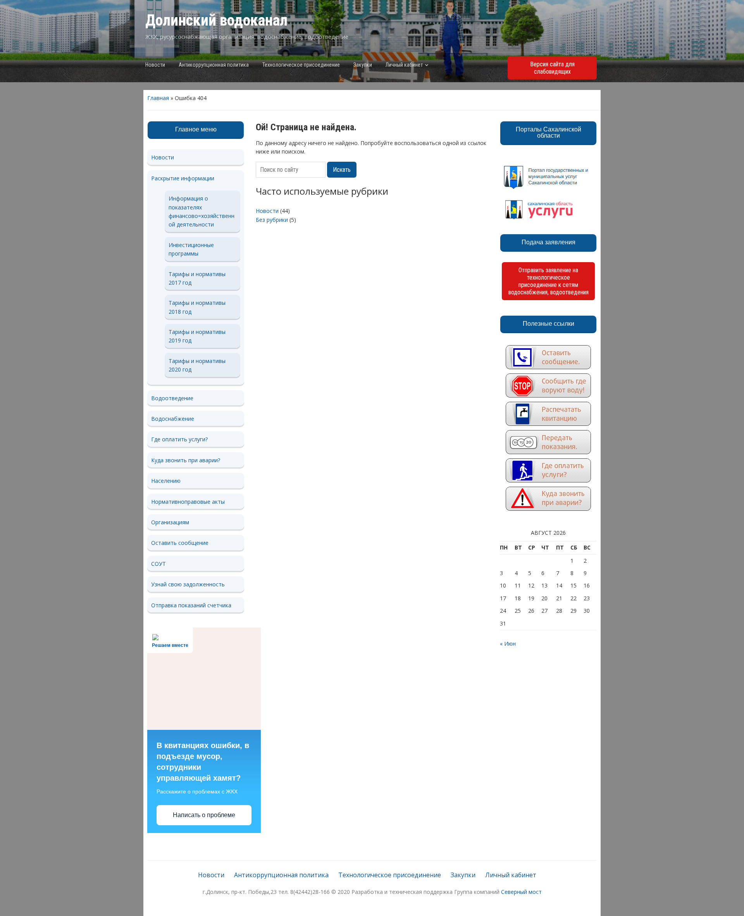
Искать (342, 169)
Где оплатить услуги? (179, 439)
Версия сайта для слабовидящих (552, 67)
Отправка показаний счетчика (191, 605)
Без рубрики (272, 219)
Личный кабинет (404, 65)
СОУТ (158, 563)
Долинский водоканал (216, 20)
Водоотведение (172, 398)
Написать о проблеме (204, 815)
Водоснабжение (172, 418)
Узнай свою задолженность (188, 584)
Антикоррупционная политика (214, 65)
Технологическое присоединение (301, 65)
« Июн (508, 643)
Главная (158, 98)
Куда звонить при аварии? (185, 460)
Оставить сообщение (179, 542)
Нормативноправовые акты (188, 501)
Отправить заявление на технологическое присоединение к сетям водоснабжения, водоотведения (548, 281)
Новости (155, 65)
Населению (166, 480)
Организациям (170, 522)
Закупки (362, 65)
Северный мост (521, 891)
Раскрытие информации (182, 178)
